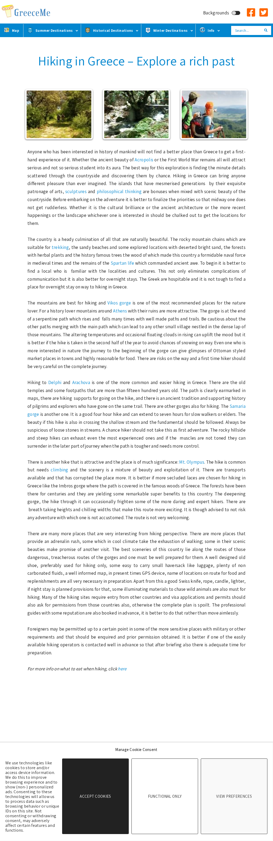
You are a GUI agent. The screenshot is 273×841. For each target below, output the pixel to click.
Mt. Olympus (191, 462)
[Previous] (35, 114)
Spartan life (122, 263)
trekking (60, 247)
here (122, 669)
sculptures (76, 191)
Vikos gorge (119, 303)
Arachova (82, 382)
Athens (120, 311)
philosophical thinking (119, 191)
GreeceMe (26, 11)
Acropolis (144, 160)
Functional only (165, 796)
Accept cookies (95, 796)
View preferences (234, 796)
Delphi (55, 382)
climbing (60, 470)
